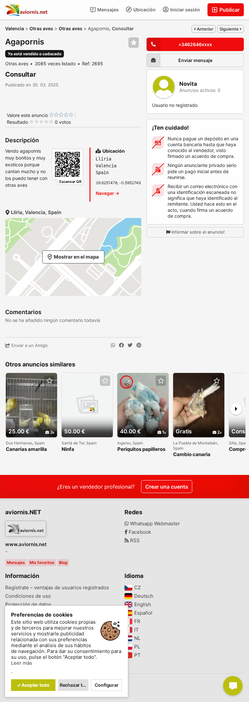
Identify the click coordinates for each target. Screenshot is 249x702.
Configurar (107, 685)
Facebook (139, 532)
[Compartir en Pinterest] (138, 345)
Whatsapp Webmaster (154, 524)
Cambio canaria (191, 454)
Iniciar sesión (184, 9)
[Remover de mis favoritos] (133, 42)
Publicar (229, 9)
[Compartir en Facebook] (121, 345)
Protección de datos (28, 604)
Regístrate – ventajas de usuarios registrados (57, 588)
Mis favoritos (42, 562)
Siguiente (229, 29)
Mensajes (107, 9)
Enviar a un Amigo (29, 345)
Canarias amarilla (26, 449)
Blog (63, 562)
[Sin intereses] (51, 115)
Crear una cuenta (166, 486)
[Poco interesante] (54, 115)
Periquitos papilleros (141, 449)
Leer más (21, 663)
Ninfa (68, 449)
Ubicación (144, 9)
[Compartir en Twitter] (130, 345)
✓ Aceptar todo (33, 685)
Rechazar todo (74, 685)
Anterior (204, 29)
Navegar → (107, 193)
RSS (134, 540)
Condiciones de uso (28, 596)
